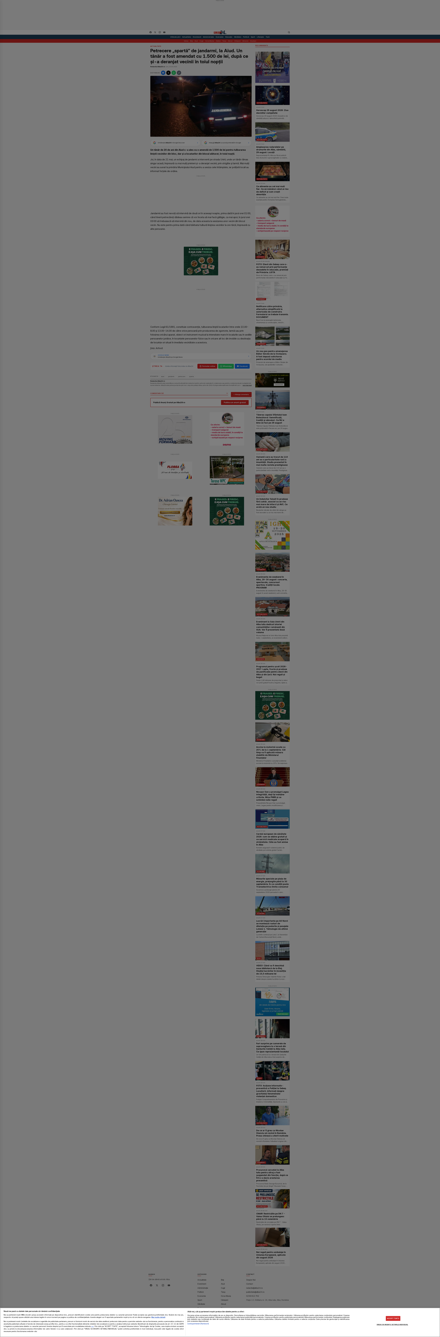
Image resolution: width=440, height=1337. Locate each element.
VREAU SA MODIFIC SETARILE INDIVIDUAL (392, 1324)
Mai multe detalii (158, 1317)
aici (92, 1326)
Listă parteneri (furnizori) (198, 1324)
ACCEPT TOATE (393, 1318)
